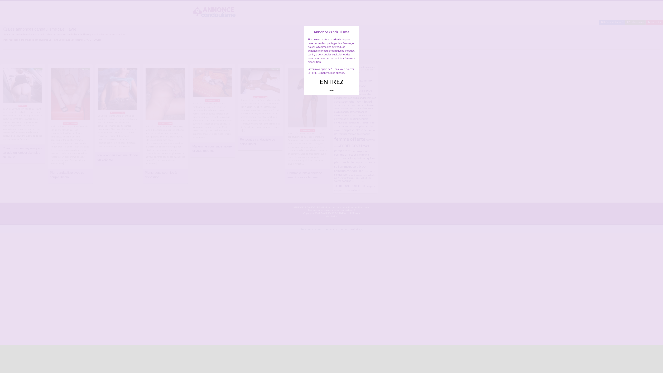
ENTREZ (332, 81)
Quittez (331, 90)
